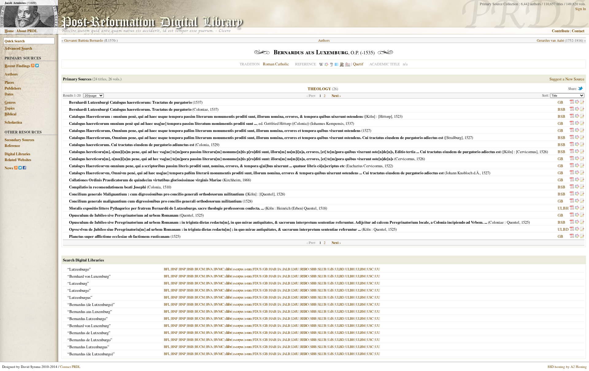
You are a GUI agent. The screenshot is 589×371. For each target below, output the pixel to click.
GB (560, 102)
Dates (9, 94)
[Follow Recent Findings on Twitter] (37, 65)
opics (10, 108)
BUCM (200, 268)
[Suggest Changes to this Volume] (581, 102)
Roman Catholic (276, 64)
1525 (198, 215)
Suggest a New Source (566, 79)
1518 (322, 208)
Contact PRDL (70, 366)
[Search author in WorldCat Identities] (326, 64)
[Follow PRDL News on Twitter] (20, 168)
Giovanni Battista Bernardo (83, 40)
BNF (174, 268)
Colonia (202, 144)
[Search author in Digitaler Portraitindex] (342, 64)
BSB (561, 109)
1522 (388, 165)
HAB (272, 268)
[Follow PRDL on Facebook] (24, 168)
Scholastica (13, 122)
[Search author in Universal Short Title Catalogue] (347, 64)
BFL (167, 268)
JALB (286, 268)
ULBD (563, 229)
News (9, 168)
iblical (10, 114)
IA (279, 268)
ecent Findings (17, 65)
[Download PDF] (572, 102)
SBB (313, 268)
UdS (330, 268)
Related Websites (18, 159)
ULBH (563, 208)
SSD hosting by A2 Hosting (567, 366)
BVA (209, 268)
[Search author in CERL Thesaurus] (331, 64)
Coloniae (201, 109)
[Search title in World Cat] (577, 102)
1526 (543, 151)
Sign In (580, 8)
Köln (270, 208)
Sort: (546, 95)
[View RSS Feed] (32, 65)
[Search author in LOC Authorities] (336, 64)
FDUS (257, 268)
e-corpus (238, 268)
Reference (12, 145)
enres (10, 102)
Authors (11, 74)
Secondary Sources (19, 139)
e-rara (248, 268)
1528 (280, 194)
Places (9, 82)
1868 (246, 180)
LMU (295, 268)
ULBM (360, 268)
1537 (197, 102)
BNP (182, 268)
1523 (397, 116)
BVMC (219, 268)
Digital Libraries (17, 154)
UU (377, 268)
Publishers (13, 88)
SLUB (322, 268)
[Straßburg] (454, 137)
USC (370, 268)
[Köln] (370, 116)
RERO (304, 268)
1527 (366, 130)
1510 (166, 187)
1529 (214, 144)
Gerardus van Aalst (550, 40)
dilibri (228, 268)
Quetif (358, 64)
